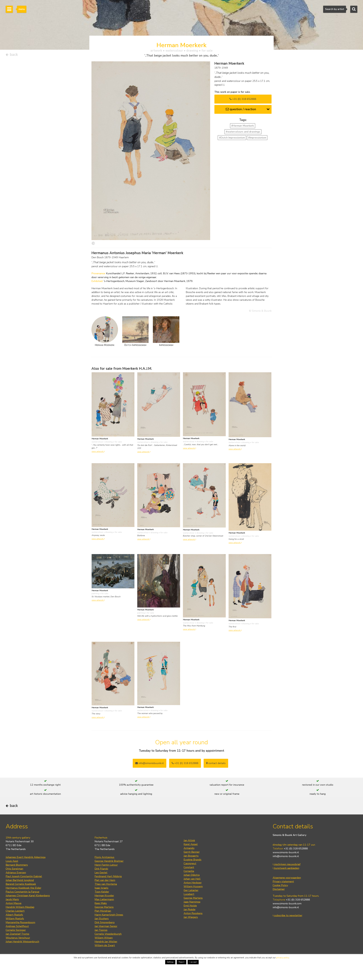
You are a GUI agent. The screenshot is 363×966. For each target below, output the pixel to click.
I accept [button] (193, 962)
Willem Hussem (193, 886)
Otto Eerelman (14, 868)
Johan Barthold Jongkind (20, 880)
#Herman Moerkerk (242, 125)
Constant (189, 867)
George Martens (104, 907)
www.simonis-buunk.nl (286, 852)
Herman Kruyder (104, 895)
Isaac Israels (101, 888)
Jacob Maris (12, 899)
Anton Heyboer (193, 882)
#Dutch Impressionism (232, 137)
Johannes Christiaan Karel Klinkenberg (28, 895)
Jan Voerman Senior (106, 926)
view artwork (98, 451)
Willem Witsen (104, 937)
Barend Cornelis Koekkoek (21, 884)
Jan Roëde (189, 909)
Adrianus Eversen (16, 872)
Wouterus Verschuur (18, 937)
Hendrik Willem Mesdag (20, 907)
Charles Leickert (15, 911)
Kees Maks (101, 903)
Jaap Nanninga (192, 902)
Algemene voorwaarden (287, 877)
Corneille (189, 871)
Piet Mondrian (103, 911)
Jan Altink (189, 840)
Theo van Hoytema (106, 884)
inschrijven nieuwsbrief (287, 864)
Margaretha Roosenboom (20, 922)
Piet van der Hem (105, 880)
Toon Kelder (102, 891)
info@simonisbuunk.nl (151, 763)
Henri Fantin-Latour (106, 865)
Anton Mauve (13, 903)
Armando (189, 848)
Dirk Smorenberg (105, 922)
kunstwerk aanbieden (286, 868)
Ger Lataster (191, 890)
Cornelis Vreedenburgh (108, 934)
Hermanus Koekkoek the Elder (23, 888)
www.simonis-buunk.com (287, 903)
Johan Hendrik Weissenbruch (22, 941)
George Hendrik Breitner (109, 861)
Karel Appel (191, 844)
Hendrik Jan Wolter (106, 941)
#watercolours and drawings (243, 131)
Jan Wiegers (191, 917)
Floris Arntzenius (104, 857)
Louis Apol (12, 861)
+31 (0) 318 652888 (244, 99)
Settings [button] (170, 962)
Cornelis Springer (16, 930)
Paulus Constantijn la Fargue (22, 891)
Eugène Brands (192, 859)
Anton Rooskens (193, 913)
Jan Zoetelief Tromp (17, 934)
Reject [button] (181, 962)
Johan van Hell (192, 878)
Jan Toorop (101, 930)
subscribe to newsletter (288, 915)
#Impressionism (257, 137)
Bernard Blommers (17, 865)
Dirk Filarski (101, 868)
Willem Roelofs (15, 918)
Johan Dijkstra (192, 875)
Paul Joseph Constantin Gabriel (24, 876)
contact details (217, 763)
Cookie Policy (280, 885)
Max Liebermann (104, 899)
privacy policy (282, 957)
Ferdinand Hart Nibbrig (108, 876)
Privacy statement (283, 881)
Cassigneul (190, 863)
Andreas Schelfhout (17, 926)
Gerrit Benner (192, 852)
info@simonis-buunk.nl (286, 856)
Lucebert (189, 894)
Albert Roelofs (14, 914)
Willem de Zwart (105, 945)
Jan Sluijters (102, 918)
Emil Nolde (190, 905)
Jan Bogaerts (191, 855)
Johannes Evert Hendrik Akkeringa (25, 857)
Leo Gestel (101, 872)
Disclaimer (279, 889)
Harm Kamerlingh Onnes (109, 914)
